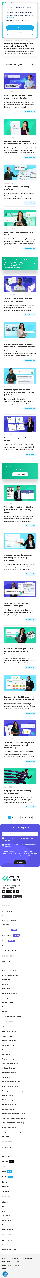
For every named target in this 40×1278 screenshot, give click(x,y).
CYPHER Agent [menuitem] (10, 935)
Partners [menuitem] (5, 1182)
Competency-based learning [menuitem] (11, 1132)
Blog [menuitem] (3, 1206)
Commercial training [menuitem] (9, 1045)
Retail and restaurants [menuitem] (9, 993)
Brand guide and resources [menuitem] (11, 1225)
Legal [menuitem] (17, 1261)
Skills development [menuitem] (8, 1068)
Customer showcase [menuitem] (9, 1249)
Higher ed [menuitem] (5, 1011)
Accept (20, 27)
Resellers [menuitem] (5, 1186)
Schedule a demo (20, 474)
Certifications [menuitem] (6, 1136)
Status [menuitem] (4, 1269)
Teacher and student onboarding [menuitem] (13, 1123)
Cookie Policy (10, 17)
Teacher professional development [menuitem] (14, 1118)
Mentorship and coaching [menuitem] (10, 1086)
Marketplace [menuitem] (6, 946)
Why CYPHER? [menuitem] (7, 1147)
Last (29, 817)
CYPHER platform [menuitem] (8, 911)
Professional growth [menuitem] (9, 1072)
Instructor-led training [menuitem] (9, 1127)
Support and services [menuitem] (9, 950)
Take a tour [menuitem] (9, 930)
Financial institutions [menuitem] (9, 970)
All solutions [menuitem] (6, 1027)
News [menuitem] (6, 1171)
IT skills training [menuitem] (7, 1100)
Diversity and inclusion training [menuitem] (12, 1091)
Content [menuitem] (8, 941)
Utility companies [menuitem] (8, 1002)
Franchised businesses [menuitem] (10, 975)
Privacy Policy (15, 857)
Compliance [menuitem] (6, 1077)
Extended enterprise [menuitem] (9, 1031)
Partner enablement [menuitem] (9, 1041)
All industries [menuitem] (6, 961)
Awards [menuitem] (4, 1166)
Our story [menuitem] (5, 1152)
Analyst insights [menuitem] (7, 1220)
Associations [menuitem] (6, 966)
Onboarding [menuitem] (6, 1054)
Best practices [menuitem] (7, 1240)
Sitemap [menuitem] (17, 1265)
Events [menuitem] (7, 1177)
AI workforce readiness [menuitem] (10, 1063)
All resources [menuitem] (6, 1202)
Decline (20, 32)
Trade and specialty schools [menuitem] (11, 1016)
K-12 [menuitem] (3, 1007)
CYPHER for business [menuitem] (9, 920)
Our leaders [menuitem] (6, 1156)
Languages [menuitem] (6, 1261)
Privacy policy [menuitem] (6, 1265)
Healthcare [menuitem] (6, 979)
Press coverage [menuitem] (7, 1229)
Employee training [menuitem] (8, 1059)
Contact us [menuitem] (5, 1191)
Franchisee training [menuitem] (8, 1050)
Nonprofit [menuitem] (5, 984)
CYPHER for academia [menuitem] (9, 925)
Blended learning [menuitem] (8, 1109)
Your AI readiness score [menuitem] (10, 916)
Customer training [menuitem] (8, 1036)
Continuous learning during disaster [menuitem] (14, 1113)
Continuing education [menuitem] (9, 1104)
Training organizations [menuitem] (9, 998)
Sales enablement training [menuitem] (11, 1082)
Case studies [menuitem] (6, 1245)
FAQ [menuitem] (3, 1211)
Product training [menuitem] (7, 1095)
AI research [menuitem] (6, 1216)
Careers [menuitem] (7, 1161)
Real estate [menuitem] (6, 989)
